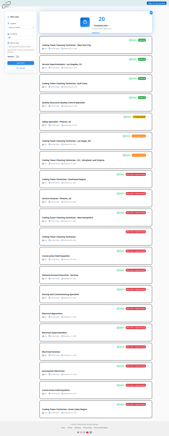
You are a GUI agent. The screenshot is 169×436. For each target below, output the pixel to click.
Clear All (22, 68)
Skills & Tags (14, 43)
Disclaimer (78, 427)
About (63, 427)
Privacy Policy (87, 427)
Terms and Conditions (101, 427)
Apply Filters (21, 63)
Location (13, 23)
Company (13, 34)
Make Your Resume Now (156, 3)
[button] (96, 45)
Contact (69, 427)
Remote (11, 57)
